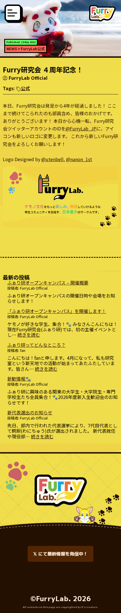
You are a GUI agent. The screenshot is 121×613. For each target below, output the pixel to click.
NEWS (11, 48)
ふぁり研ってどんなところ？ (36, 344)
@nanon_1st (79, 159)
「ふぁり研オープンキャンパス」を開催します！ (56, 311)
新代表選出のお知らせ (29, 412)
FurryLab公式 (33, 48)
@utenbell (52, 159)
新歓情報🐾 (19, 378)
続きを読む (28, 334)
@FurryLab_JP (81, 128)
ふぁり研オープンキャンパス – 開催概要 (47, 282)
